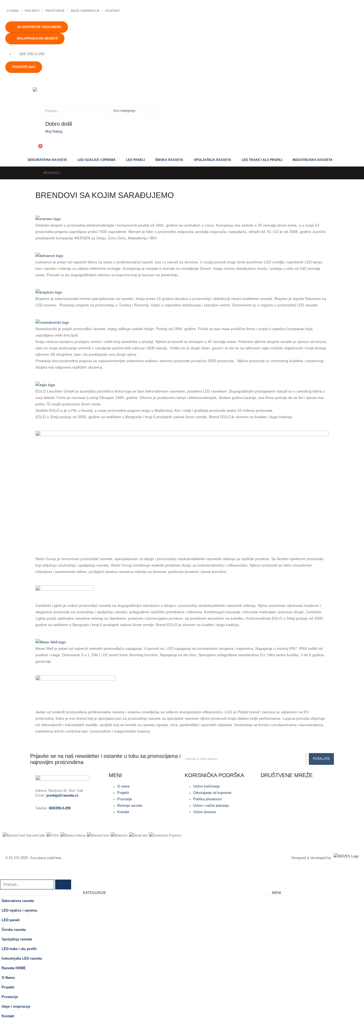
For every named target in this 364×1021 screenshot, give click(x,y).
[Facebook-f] (267, 790)
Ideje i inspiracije (85, 10)
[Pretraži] (152, 110)
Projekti (32, 10)
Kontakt (113, 10)
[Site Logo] (59, 94)
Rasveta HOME (14, 968)
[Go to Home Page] (34, 173)
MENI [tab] (276, 893)
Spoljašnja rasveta (212, 160)
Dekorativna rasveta (47, 160)
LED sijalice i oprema (97, 160)
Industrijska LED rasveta (22, 958)
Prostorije (55, 10)
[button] (3, 876)
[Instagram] (281, 790)
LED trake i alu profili (262, 160)
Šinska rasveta (169, 160)
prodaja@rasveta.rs (62, 795)
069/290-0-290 (60, 808)
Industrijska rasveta (313, 160)
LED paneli (135, 160)
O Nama (13, 10)
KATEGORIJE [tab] (94, 893)
